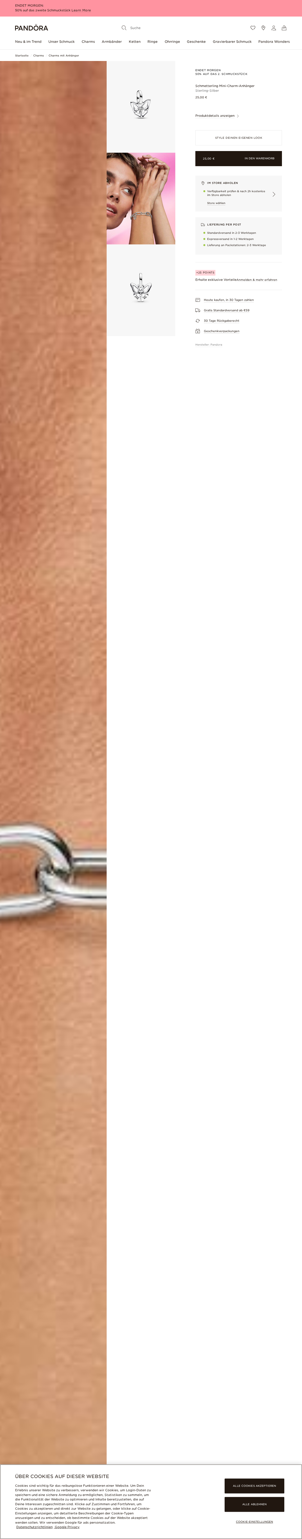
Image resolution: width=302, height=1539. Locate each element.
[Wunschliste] (253, 28)
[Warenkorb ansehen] (284, 28)
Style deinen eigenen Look (238, 137)
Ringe (152, 41)
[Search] (124, 28)
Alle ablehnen (254, 1504)
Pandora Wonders (274, 41)
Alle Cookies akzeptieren (254, 1485)
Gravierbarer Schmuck (232, 41)
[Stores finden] (263, 28)
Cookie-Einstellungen (254, 1522)
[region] (151, 1501)
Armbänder (112, 41)
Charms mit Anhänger (64, 55)
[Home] (31, 28)
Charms (88, 41)
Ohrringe (172, 41)
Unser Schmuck (61, 41)
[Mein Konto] (273, 28)
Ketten (135, 41)
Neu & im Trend (28, 41)
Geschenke (196, 41)
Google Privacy (67, 1527)
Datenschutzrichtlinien (34, 1527)
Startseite (22, 55)
